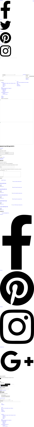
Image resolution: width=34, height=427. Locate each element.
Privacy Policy (3, 411)
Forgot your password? (3, 390)
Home (2, 407)
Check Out (27, 79)
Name (1, 166)
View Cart (27, 78)
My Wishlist (24, 74)
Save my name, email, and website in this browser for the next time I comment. (11, 169)
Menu (2, 403)
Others (2, 97)
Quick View (20, 181)
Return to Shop (7, 384)
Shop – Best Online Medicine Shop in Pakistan (7, 408)
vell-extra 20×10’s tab (3, 183)
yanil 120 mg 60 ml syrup (3, 200)
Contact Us (2, 410)
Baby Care (4, 422)
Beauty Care (4, 421)
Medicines (2, 414)
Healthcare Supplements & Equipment (6, 420)
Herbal (3, 417)
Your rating (1, 170)
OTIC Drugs (4, 416)
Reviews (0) (1, 158)
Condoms (4, 425)
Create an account (2, 398)
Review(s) (1, 148)
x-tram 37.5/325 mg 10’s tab (4, 206)
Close (0, 386)
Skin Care (4, 423)
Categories (2, 404)
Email (1, 167)
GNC (2, 419)
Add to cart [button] (2, 186)
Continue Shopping (4, 385)
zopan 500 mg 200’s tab (3, 189)
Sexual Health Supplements (4, 424)
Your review (1, 176)
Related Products (3, 180)
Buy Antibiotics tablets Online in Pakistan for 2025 (9, 415)
